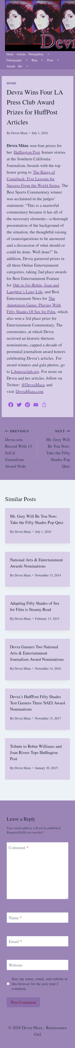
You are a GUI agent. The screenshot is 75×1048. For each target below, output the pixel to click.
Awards (10, 66)
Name (15, 918)
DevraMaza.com (30, 391)
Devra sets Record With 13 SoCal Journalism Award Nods (18, 449)
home (11, 83)
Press (50, 60)
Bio (20, 66)
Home (10, 54)
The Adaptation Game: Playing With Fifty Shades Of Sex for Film (34, 304)
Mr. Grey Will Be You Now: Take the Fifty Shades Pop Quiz (58, 449)
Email (15, 941)
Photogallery (36, 54)
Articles (21, 54)
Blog (34, 60)
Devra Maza (19, 133)
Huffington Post (27, 152)
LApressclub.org (25, 371)
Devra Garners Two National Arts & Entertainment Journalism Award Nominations (37, 653)
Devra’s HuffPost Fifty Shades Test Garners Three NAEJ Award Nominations (37, 703)
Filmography (14, 60)
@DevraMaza (33, 384)
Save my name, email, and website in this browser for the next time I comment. (40, 983)
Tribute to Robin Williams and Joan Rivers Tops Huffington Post (36, 752)
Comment (19, 847)
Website (15, 965)
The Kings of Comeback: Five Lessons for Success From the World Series (33, 178)
